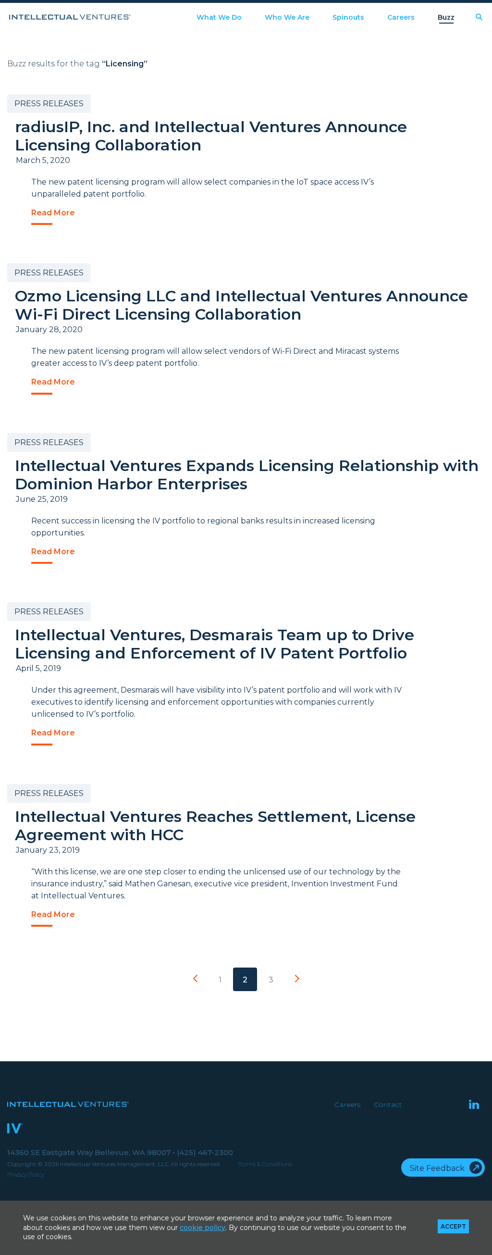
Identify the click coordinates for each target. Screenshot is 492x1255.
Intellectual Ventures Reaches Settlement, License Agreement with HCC (215, 825)
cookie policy (202, 1227)
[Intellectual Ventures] (70, 17)
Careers (401, 17)
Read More (53, 213)
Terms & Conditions (265, 1164)
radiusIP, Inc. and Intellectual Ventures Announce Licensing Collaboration (211, 135)
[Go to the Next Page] (297, 979)
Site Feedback (437, 1168)
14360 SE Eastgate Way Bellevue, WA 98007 (91, 1152)
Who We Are (287, 17)
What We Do (219, 17)
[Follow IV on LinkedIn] (474, 1105)
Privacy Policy (25, 1174)
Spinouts (348, 17)
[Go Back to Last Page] (195, 979)
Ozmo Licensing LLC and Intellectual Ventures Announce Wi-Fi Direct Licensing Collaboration (241, 304)
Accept (453, 1226)
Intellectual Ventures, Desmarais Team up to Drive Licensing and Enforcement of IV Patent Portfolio (214, 643)
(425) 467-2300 (205, 1152)
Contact (388, 1104)
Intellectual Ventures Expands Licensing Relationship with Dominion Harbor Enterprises (247, 474)
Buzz (446, 17)
